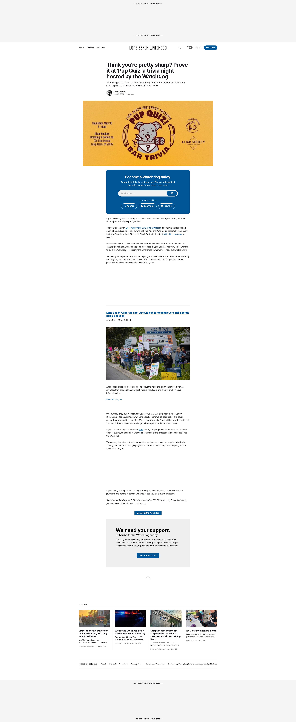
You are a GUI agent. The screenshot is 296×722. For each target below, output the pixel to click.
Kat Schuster (120, 91)
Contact (90, 48)
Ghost (180, 664)
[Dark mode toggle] (190, 47)
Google (130, 206)
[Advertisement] (148, 284)
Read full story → (114, 399)
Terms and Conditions (155, 664)
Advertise (101, 48)
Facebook (149, 206)
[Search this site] (179, 48)
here (141, 430)
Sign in (199, 48)
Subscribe (210, 48)
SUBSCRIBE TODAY (148, 555)
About (81, 48)
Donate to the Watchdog (148, 513)
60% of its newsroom (172, 234)
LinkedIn (167, 206)
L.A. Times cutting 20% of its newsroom (143, 228)
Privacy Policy (137, 664)
